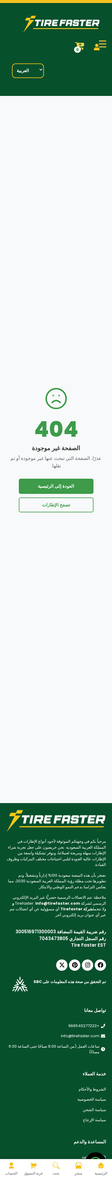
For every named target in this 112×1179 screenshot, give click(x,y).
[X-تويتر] (61, 965)
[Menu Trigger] (102, 44)
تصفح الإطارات (56, 505)
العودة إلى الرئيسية (56, 486)
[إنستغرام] (87, 965)
